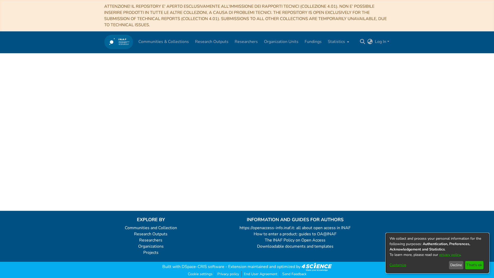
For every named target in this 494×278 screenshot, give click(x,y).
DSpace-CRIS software (203, 267)
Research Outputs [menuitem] (211, 41)
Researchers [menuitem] (246, 41)
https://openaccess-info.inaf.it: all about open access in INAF (295, 228)
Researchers (150, 240)
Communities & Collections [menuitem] (163, 41)
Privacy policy (228, 274)
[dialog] (437, 253)
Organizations (151, 246)
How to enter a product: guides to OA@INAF (295, 234)
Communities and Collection (151, 228)
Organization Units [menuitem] (281, 41)
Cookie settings (200, 274)
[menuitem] (338, 41)
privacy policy (449, 254)
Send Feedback (294, 274)
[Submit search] (362, 42)
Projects (150, 252)
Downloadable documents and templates (295, 246)
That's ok (474, 265)
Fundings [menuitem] (313, 41)
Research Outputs (150, 234)
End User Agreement (260, 274)
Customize (398, 265)
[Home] (118, 41)
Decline (456, 265)
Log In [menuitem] (380, 41)
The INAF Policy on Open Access (295, 240)
